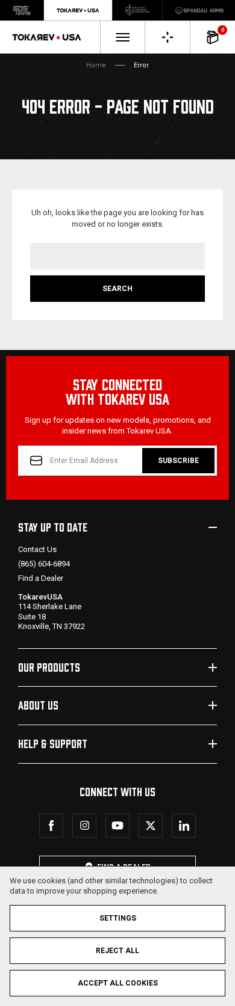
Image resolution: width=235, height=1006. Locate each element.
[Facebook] (51, 826)
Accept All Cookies (118, 983)
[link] (22, 10)
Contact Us (37, 549)
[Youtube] (117, 826)
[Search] (167, 37)
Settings (117, 918)
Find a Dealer (40, 578)
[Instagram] (84, 826)
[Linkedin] (184, 826)
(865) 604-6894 (44, 563)
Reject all (117, 950)
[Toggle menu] (123, 37)
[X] (151, 826)
